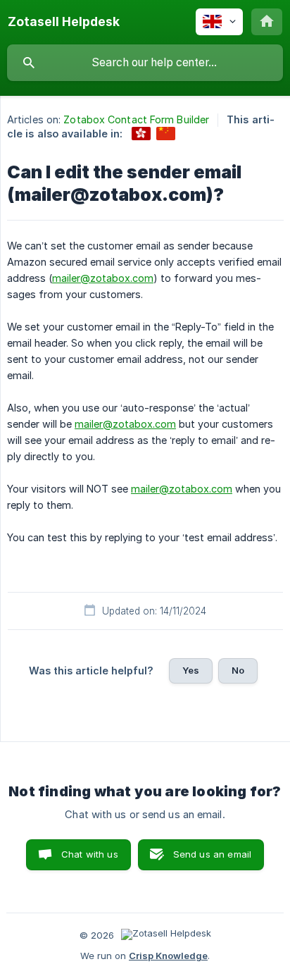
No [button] (238, 670)
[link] (141, 133)
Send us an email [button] (212, 854)
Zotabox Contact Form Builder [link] (136, 119)
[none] (64, 21)
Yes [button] (190, 670)
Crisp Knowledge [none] (168, 955)
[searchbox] (145, 62)
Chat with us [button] (89, 854)
